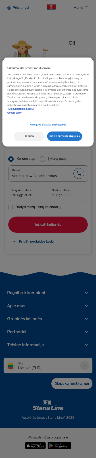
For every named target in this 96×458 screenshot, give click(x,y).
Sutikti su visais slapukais (65, 136)
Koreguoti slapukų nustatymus (48, 124)
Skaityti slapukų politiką (21, 108)
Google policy (14, 112)
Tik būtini (28, 136)
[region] (48, 102)
